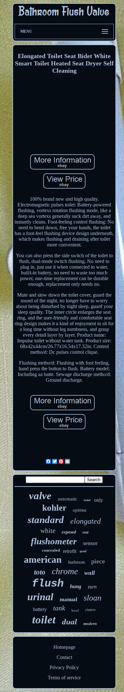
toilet (44, 620)
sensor (90, 543)
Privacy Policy (64, 667)
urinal (40, 596)
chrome (65, 571)
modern (90, 623)
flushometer (54, 541)
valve (40, 495)
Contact (64, 657)
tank (59, 608)
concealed (51, 550)
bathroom (76, 562)
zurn (92, 586)
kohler (54, 508)
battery (40, 609)
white (47, 530)
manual (68, 599)
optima (79, 510)
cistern (90, 610)
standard (46, 519)
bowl (75, 610)
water (87, 500)
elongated (85, 521)
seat (85, 532)
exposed (69, 532)
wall (89, 572)
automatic (67, 498)
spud (82, 551)
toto (39, 572)
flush (48, 584)
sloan (92, 597)
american (43, 559)
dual (69, 621)
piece (98, 561)
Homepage (64, 647)
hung (75, 586)
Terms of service (64, 677)
